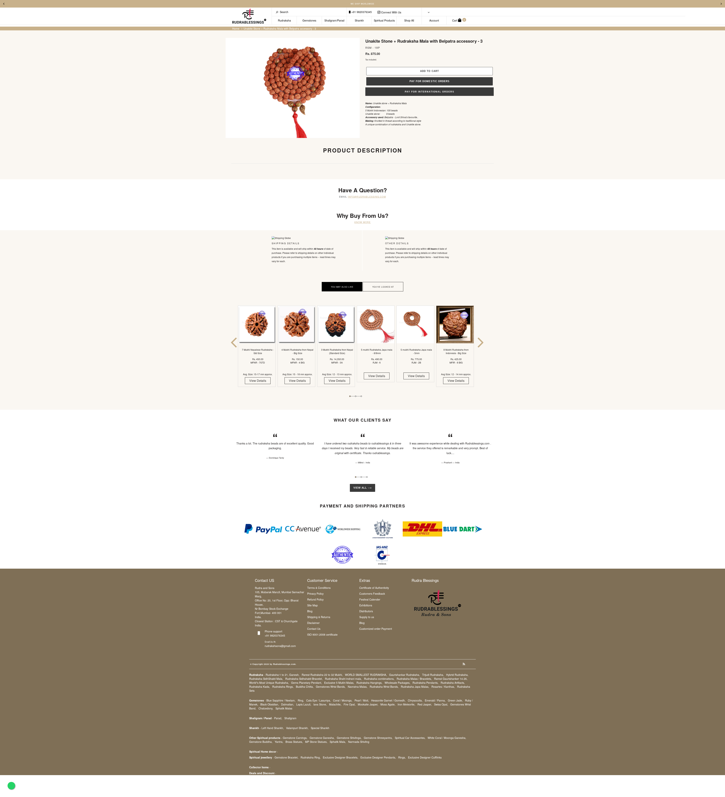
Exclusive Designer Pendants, (378, 757)
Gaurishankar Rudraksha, (404, 675)
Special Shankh (320, 728)
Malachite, (335, 704)
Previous (4, 4)
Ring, (301, 700)
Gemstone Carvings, (295, 738)
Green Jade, (455, 700)
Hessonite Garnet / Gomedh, (388, 700)
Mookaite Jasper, (368, 704)
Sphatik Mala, (338, 742)
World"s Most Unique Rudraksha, (269, 683)
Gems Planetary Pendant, (306, 683)
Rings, (402, 757)
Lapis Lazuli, (303, 704)
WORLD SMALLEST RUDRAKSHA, (366, 675)
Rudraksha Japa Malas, (415, 686)
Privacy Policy (315, 593)
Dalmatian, (287, 704)
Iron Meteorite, (406, 704)
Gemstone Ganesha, (322, 738)
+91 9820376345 (361, 12)
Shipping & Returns (318, 617)
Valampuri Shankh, (297, 728)
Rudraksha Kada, (259, 686)
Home (235, 28)
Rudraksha (284, 20)
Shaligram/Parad (334, 20)
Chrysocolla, (415, 700)
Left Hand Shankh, (272, 728)
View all (360, 487)
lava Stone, (320, 704)
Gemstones (309, 20)
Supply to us (366, 617)
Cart (458, 20)
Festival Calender (369, 599)
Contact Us (313, 629)
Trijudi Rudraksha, (433, 675)
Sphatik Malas (283, 708)
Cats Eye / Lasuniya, (318, 700)
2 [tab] (355, 396)
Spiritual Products (384, 20)
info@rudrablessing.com (367, 196)
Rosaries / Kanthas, (443, 686)
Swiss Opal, (441, 704)
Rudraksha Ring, (311, 757)
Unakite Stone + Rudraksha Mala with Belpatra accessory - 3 (280, 28)
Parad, (278, 718)
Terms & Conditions (319, 588)
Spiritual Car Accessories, (410, 738)
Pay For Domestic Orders (430, 81)
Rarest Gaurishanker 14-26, (450, 679)
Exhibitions (365, 605)
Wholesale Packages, (397, 683)
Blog (309, 611)
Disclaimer (313, 623)
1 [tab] (350, 396)
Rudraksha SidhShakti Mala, (266, 679)
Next (721, 4)
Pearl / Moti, (362, 700)
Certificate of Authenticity (374, 588)
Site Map (312, 605)
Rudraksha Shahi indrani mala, (343, 679)
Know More (362, 222)
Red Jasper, (424, 704)
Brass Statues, (294, 742)
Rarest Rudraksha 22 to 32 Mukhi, (322, 675)
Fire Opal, (350, 704)
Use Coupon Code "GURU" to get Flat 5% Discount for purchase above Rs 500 (362, 4)
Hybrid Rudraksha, (457, 675)
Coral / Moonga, (342, 700)
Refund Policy (315, 599)
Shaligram (290, 718)
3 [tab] (361, 396)
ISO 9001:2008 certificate (322, 634)
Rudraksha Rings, (283, 686)
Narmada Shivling (358, 742)
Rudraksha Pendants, (425, 683)
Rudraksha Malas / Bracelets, (414, 679)
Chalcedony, (265, 708)
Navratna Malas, (357, 686)
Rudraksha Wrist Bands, (384, 686)
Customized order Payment (375, 629)
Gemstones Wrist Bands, (331, 686)
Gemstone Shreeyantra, (378, 738)
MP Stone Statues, (316, 742)
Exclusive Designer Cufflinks (425, 757)
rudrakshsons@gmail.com (280, 646)
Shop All (409, 20)
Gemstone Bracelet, (286, 757)
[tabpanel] (258, 349)
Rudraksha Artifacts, (453, 683)
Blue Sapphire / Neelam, (280, 700)
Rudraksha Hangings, (369, 683)
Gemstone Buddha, (260, 742)
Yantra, (279, 742)
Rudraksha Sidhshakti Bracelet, (304, 679)
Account (434, 20)
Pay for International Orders (429, 91)
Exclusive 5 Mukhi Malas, (339, 683)
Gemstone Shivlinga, (349, 738)
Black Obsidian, (269, 704)
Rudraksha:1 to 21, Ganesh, (282, 675)
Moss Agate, (387, 704)
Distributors (366, 611)
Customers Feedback (372, 593)
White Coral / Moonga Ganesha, (447, 738)
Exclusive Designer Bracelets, (340, 757)
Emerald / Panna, (435, 700)
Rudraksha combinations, (379, 679)
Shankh (359, 20)
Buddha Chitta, (305, 686)
